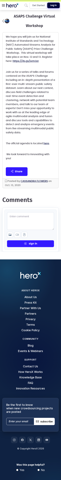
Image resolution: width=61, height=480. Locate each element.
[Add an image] (10, 235)
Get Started (38, 5)
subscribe (46, 421)
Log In (53, 5)
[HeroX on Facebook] (22, 440)
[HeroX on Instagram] (14, 440)
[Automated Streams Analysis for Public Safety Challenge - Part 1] (5, 21)
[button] (3, 5)
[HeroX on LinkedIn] (39, 440)
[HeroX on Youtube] (47, 440)
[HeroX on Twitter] (30, 440)
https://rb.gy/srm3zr (26, 61)
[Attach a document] (24, 235)
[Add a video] (17, 235)
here (46, 143)
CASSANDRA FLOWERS (34, 181)
